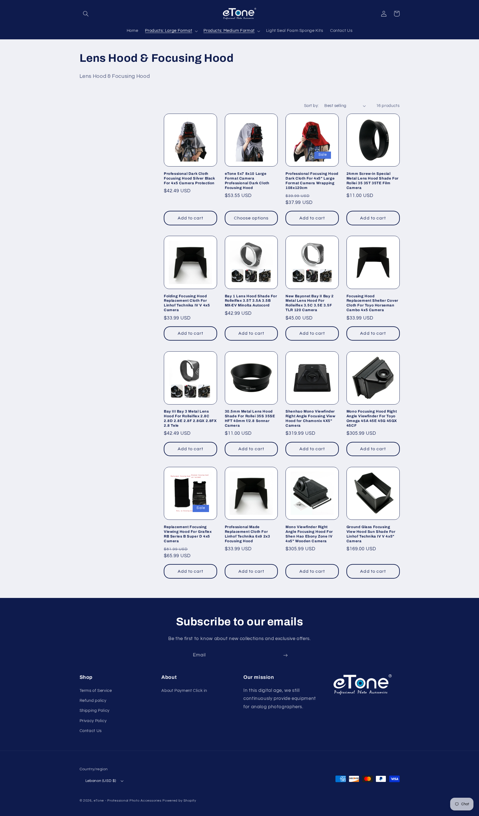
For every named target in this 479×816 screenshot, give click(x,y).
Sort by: (311, 106)
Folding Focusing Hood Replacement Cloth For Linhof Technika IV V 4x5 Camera (187, 303)
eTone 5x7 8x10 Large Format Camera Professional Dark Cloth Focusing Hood (247, 181)
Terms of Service (96, 691)
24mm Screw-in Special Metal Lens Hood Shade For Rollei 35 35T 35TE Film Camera (372, 181)
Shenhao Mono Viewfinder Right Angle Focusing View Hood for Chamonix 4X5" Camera (310, 419)
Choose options (251, 218)
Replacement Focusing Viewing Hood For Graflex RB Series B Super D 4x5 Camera (188, 534)
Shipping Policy (94, 710)
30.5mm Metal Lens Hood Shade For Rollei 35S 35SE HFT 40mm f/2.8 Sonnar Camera (250, 419)
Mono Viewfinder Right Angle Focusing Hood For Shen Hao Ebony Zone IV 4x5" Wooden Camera (309, 534)
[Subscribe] (285, 655)
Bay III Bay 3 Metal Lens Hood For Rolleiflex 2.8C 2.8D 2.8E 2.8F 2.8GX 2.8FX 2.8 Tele (190, 419)
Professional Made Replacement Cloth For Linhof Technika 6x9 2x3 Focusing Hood (247, 534)
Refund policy (93, 701)
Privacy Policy (93, 721)
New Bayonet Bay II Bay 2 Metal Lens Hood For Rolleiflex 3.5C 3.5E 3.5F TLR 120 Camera (309, 303)
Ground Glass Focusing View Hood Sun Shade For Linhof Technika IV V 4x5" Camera (371, 534)
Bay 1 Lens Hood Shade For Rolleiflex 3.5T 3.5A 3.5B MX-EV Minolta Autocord (251, 301)
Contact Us (91, 731)
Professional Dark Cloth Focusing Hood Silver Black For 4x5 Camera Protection (189, 178)
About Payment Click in (184, 691)
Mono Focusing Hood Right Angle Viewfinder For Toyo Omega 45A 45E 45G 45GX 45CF (371, 419)
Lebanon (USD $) (100, 781)
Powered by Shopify (179, 800)
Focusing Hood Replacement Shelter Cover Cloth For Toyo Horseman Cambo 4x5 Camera (372, 303)
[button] (86, 13)
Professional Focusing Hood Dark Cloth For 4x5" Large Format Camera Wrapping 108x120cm (312, 181)
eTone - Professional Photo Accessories (127, 800)
